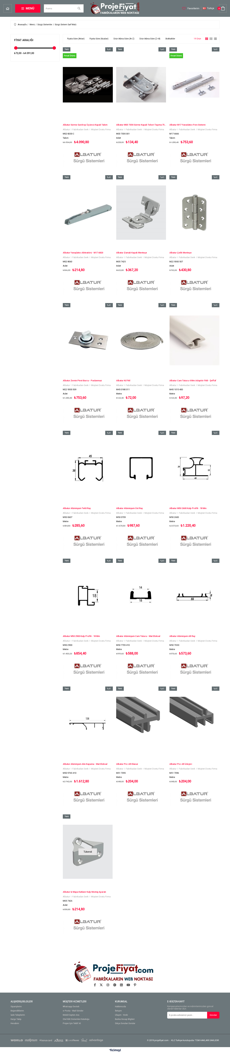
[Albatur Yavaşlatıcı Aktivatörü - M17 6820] (88, 212)
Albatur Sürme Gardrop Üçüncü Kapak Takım (85, 125)
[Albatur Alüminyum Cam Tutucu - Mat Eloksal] (141, 596)
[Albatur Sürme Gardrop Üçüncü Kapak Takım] (88, 84)
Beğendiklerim (17, 1011)
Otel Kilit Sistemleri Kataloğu (76, 1019)
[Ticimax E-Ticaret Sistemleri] (115, 1050)
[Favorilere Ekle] (88, 108)
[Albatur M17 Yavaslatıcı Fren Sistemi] (194, 84)
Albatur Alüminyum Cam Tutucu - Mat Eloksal (138, 636)
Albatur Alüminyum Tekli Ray (77, 508)
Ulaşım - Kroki (121, 1015)
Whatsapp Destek (71, 1007)
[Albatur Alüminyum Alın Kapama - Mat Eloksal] (88, 724)
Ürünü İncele (100, 108)
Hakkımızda (120, 1007)
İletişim (118, 1011)
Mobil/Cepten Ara (71, 1015)
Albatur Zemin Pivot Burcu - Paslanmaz (82, 380)
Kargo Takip (16, 1019)
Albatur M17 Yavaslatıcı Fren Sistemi (187, 125)
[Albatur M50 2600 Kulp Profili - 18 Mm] (194, 468)
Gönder (213, 1015)
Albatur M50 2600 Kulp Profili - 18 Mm (187, 508)
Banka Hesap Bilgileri (125, 1019)
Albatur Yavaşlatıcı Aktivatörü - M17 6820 (83, 252)
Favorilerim (193, 8)
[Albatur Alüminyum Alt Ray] (194, 596)
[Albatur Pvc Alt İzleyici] (194, 724)
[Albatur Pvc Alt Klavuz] (141, 724)
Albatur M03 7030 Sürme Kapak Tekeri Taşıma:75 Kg (141, 125)
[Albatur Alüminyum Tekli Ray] (88, 468)
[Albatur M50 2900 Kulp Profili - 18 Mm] (88, 596)
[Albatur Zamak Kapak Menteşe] (141, 212)
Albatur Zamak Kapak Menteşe (131, 252)
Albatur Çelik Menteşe (180, 252)
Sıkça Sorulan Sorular (125, 1023)
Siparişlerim (16, 1007)
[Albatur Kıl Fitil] (141, 340)
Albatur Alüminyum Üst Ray (129, 508)
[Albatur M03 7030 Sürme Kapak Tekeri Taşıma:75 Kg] (141, 84)
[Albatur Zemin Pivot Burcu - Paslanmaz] (88, 340)
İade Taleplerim (18, 1015)
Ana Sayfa (7, 8)
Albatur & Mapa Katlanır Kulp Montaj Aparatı (84, 892)
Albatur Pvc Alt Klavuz (127, 764)
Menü (30, 8)
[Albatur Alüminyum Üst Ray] (141, 468)
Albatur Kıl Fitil (123, 380)
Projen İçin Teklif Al (72, 1023)
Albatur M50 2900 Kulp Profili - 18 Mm (81, 636)
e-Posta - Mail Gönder (73, 1011)
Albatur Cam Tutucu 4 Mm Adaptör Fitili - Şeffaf (192, 380)
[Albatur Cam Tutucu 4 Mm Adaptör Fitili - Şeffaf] (194, 340)
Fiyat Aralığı (23, 40)
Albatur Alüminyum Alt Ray (182, 636)
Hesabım (15, 1023)
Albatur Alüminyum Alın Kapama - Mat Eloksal (85, 764)
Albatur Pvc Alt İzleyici (180, 764)
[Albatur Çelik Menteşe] (194, 212)
